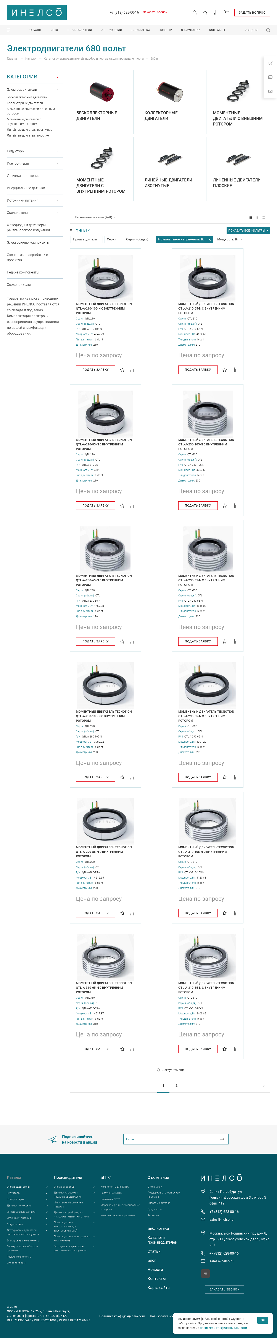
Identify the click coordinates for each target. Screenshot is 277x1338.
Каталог (14, 1177)
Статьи (154, 1251)
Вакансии (153, 1215)
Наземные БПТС (110, 1199)
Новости (155, 1269)
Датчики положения (23, 176)
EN (256, 30)
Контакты (157, 1278)
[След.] (260, 1085)
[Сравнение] (216, 12)
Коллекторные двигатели (25, 103)
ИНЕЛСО (37, 12)
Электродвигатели (22, 89)
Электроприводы (64, 1186)
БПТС (106, 1177)
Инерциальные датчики (26, 188)
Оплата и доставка (159, 1203)
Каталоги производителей (162, 1239)
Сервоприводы (19, 285)
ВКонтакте (205, 1273)
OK (263, 1320)
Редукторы (15, 151)
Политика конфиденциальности (122, 1316)
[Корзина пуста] (226, 12)
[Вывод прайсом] (263, 217)
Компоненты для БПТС (115, 1186)
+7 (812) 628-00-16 (124, 12)
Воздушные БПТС (111, 1193)
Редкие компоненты (23, 272)
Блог (152, 1260)
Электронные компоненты (28, 242)
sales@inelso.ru (221, 1219)
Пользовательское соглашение (172, 1316)
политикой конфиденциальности (224, 1328)
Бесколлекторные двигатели (27, 97)
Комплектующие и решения (118, 1215)
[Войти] (194, 12)
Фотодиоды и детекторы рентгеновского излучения (28, 227)
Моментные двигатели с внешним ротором (238, 118)
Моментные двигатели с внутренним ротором (101, 186)
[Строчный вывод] (257, 217)
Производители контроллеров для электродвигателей (65, 1226)
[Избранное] (205, 12)
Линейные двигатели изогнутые (29, 129)
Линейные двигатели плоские (28, 135)
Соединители (17, 213)
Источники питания (23, 200)
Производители (68, 1177)
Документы (155, 1209)
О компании (158, 1177)
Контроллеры (18, 163)
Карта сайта (159, 1287)
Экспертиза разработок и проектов (27, 257)
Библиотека (158, 1228)
